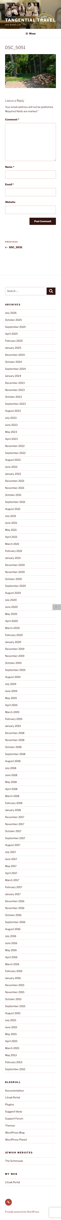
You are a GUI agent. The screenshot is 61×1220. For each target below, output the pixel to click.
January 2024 (13, 375)
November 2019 (14, 656)
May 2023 (11, 431)
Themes (10, 1125)
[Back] (56, 607)
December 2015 (14, 985)
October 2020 (13, 579)
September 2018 (15, 754)
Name (9, 167)
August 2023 (13, 410)
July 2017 (10, 852)
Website (10, 202)
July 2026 (11, 312)
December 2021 (14, 480)
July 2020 (11, 600)
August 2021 (12, 509)
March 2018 (12, 796)
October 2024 (13, 361)
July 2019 (10, 684)
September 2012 (15, 1069)
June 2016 (11, 943)
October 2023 (13, 396)
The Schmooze (14, 1160)
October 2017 (13, 831)
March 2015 (12, 1048)
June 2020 (11, 607)
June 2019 (11, 691)
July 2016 (10, 936)
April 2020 (11, 621)
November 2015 (14, 992)
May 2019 (11, 698)
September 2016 (15, 922)
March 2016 (12, 964)
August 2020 (13, 592)
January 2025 (13, 347)
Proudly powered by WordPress (22, 1211)
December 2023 (15, 383)
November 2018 (14, 740)
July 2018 (10, 768)
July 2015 (10, 1020)
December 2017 (14, 817)
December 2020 (15, 565)
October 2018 (13, 747)
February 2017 (13, 887)
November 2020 (15, 572)
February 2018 (13, 803)
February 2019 (13, 719)
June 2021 (11, 522)
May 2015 (11, 1034)
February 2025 (14, 340)
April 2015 (11, 1041)
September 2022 (15, 453)
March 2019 (12, 712)
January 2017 (13, 894)
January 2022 (13, 473)
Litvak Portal (12, 1097)
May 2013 (11, 1055)
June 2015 (11, 1027)
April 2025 (11, 333)
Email (9, 184)
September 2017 (15, 838)
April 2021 (11, 536)
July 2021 (10, 516)
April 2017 (11, 873)
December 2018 (14, 733)
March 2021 (12, 544)
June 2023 (11, 424)
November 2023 (15, 390)
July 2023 (11, 417)
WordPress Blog (15, 1132)
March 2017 (12, 880)
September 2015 (15, 1006)
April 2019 (11, 705)
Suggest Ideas (13, 1111)
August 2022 (13, 459)
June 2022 (11, 466)
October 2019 (13, 663)
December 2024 (15, 354)
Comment (12, 119)
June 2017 (11, 859)
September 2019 (15, 670)
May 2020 (11, 614)
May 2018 (11, 782)
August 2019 (13, 677)
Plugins (9, 1104)
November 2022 (15, 446)
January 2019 (13, 726)
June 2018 (11, 775)
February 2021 (13, 551)
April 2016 (11, 957)
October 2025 (13, 319)
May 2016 (11, 950)
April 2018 (11, 789)
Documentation (14, 1090)
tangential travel (30, 20)
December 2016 (14, 901)
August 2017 (12, 845)
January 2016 (13, 978)
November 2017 (14, 824)
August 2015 (13, 1013)
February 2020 (14, 635)
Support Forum (14, 1118)
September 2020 (15, 585)
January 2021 (13, 558)
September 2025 (15, 327)
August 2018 (13, 761)
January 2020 (13, 642)
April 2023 (11, 439)
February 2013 (13, 1062)
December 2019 (14, 649)
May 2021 (11, 529)
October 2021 (13, 495)
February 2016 (13, 971)
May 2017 (11, 866)
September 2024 (15, 368)
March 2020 (12, 628)
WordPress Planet (16, 1139)
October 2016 (13, 915)
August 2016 (13, 929)
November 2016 (14, 908)
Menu (32, 33)
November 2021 (14, 488)
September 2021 (15, 502)
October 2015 (13, 999)
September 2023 (15, 403)
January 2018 (13, 810)
